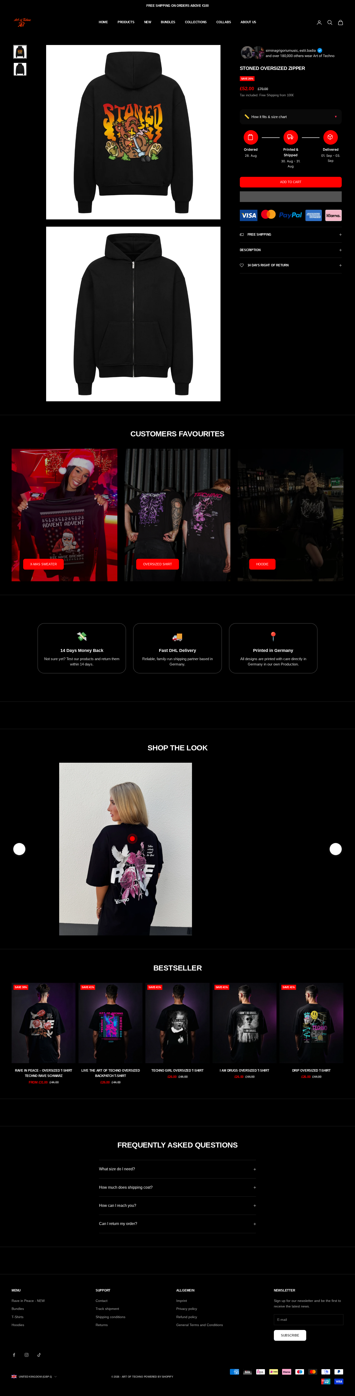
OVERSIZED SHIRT (157, 564)
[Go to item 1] (20, 52)
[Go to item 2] (20, 69)
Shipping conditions (110, 1317)
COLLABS (223, 22)
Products (126, 22)
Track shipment (107, 1309)
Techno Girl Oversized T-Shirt (177, 1070)
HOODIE (262, 564)
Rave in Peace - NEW (28, 1301)
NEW (147, 22)
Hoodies (18, 1325)
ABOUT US (248, 22)
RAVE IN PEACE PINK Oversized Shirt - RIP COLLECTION (244, 880)
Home (103, 22)
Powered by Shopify (158, 1376)
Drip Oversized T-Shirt (311, 1070)
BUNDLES (168, 22)
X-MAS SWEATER (43, 564)
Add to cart (290, 182)
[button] (291, 196)
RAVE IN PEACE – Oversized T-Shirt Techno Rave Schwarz (43, 1073)
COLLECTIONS (196, 22)
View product (244, 904)
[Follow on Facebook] (14, 1354)
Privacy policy (186, 1309)
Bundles (18, 1309)
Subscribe (290, 1335)
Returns (102, 1325)
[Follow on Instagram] (26, 1354)
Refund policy (186, 1317)
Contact (101, 1301)
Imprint (181, 1301)
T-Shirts (17, 1317)
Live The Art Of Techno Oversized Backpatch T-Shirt (110, 1073)
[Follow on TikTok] (39, 1354)
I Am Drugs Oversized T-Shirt (244, 1070)
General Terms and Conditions (199, 1325)
